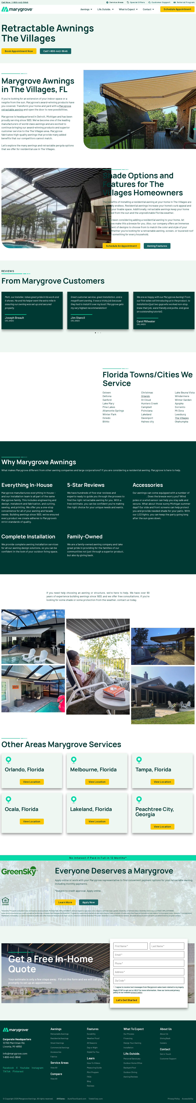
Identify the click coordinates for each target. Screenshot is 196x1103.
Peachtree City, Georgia (154, 812)
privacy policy (136, 992)
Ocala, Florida (21, 809)
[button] (95, 332)
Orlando (145, 396)
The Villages (182, 417)
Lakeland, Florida (91, 809)
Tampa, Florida (153, 769)
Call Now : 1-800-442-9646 (14, 2)
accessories (139, 496)
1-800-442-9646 (12, 1057)
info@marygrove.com (15, 1053)
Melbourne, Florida (93, 769)
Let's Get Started (126, 1000)
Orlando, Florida (24, 769)
